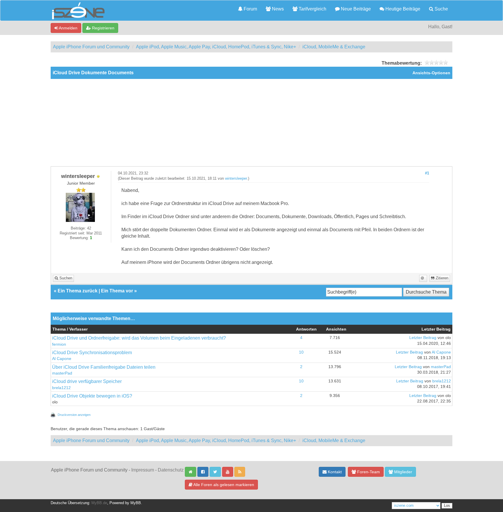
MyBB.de (99, 503)
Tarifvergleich (311, 8)
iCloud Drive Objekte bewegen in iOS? (92, 395)
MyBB (135, 503)
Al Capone (61, 358)
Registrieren (102, 28)
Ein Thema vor (117, 290)
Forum (249, 8)
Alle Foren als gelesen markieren (223, 484)
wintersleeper (236, 178)
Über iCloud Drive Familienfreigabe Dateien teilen (103, 367)
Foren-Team (368, 471)
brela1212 (61, 388)
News (277, 8)
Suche (440, 8)
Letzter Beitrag (422, 338)
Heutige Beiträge (402, 8)
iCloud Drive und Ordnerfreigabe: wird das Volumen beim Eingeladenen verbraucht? (139, 338)
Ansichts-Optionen (431, 73)
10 (301, 352)
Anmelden (67, 28)
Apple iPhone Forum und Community (91, 46)
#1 (427, 173)
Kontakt (334, 471)
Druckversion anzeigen (74, 414)
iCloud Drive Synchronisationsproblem (92, 352)
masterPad (62, 373)
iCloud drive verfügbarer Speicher (87, 381)
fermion (59, 344)
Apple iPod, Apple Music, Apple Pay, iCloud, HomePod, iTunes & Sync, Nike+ (216, 46)
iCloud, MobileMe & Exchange (333, 46)
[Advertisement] (251, 122)
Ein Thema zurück (78, 290)
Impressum (142, 469)
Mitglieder (402, 471)
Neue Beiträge (355, 8)
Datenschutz (171, 469)
